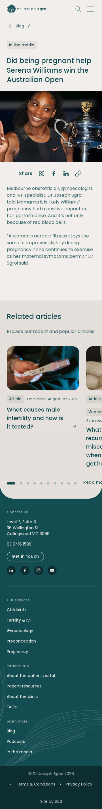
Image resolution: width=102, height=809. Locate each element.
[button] (90, 9)
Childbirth (16, 610)
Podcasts (16, 741)
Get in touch (25, 556)
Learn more (17, 721)
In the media (19, 752)
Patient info (18, 666)
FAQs (12, 707)
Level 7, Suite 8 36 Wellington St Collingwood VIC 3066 (28, 528)
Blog (20, 26)
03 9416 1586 (19, 544)
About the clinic (22, 696)
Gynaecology (20, 630)
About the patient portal (31, 675)
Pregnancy (17, 651)
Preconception (21, 641)
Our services (18, 600)
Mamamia (28, 202)
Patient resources (24, 686)
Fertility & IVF (19, 620)
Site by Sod (51, 801)
